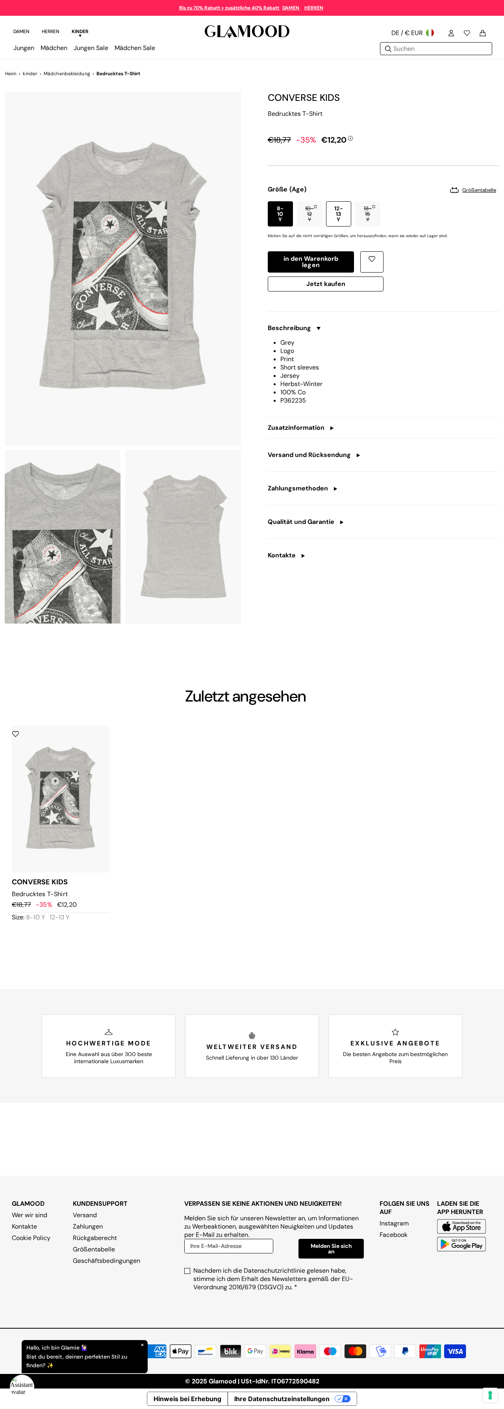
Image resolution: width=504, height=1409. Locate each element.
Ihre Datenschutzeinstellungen (282, 1399)
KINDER (80, 31)
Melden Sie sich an (331, 1248)
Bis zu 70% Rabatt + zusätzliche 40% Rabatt (229, 8)
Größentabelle (94, 1249)
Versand (85, 1215)
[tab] (21, 32)
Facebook (394, 1235)
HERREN (313, 8)
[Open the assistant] (22, 1387)
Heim (11, 74)
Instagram (394, 1223)
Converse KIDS (304, 97)
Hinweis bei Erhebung (187, 1399)
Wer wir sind (29, 1215)
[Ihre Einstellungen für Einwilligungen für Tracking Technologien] (490, 1395)
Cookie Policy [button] (31, 1238)
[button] (280, 213)
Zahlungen (88, 1226)
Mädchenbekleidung (67, 74)
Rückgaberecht (95, 1238)
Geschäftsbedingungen (106, 1261)
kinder (30, 74)
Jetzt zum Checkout (325, 286)
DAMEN (291, 8)
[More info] (350, 138)
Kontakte (24, 1226)
